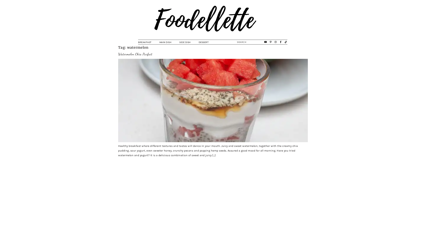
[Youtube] (265, 42)
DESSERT (204, 42)
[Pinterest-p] (270, 42)
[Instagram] (275, 42)
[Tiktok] (285, 42)
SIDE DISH (185, 42)
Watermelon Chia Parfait (135, 54)
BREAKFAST (144, 42)
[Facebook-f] (280, 42)
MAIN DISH (165, 42)
